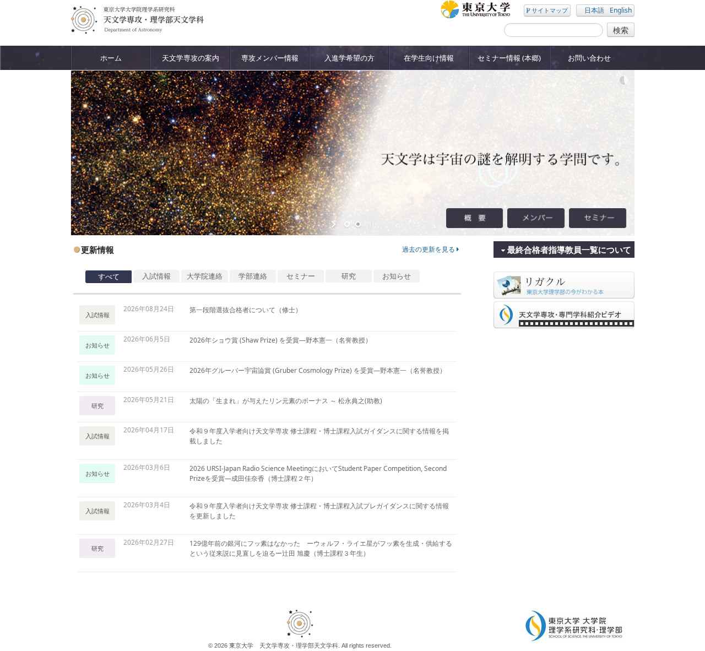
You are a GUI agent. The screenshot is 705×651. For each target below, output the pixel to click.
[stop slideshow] (370, 224)
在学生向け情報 (429, 58)
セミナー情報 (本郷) (509, 58)
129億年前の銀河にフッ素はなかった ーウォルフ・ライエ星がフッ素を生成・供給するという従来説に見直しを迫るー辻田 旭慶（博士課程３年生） (320, 548)
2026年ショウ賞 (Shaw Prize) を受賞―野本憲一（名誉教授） (280, 340)
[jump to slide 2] (358, 224)
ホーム (111, 58)
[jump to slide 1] (346, 224)
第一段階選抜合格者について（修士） (245, 309)
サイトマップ (549, 10)
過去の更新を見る (429, 249)
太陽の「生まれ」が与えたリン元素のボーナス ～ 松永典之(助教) (285, 400)
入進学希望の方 (349, 58)
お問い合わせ (589, 58)
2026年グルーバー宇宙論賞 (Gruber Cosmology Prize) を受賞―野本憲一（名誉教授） (317, 370)
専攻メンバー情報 (270, 58)
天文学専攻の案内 (190, 58)
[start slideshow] (334, 224)
